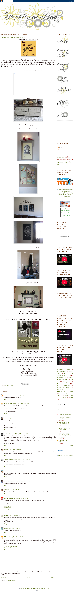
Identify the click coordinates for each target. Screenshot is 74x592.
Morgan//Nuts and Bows (10, 498)
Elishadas (6, 537)
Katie (5, 528)
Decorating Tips (61, 377)
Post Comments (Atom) (12, 580)
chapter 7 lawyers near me (10, 544)
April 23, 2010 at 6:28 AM (24, 433)
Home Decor (62, 383)
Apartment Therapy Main (65, 414)
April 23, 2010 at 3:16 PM (14, 489)
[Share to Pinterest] (28, 384)
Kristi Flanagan (8, 418)
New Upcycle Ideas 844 (64, 423)
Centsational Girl (63, 440)
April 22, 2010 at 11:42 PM (26, 395)
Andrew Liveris (60, 157)
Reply (5, 399)
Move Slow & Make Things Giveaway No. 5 (64, 429)
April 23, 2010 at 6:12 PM (22, 498)
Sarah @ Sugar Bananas (10, 403)
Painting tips (66, 385)
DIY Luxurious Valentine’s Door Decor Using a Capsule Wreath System (65, 436)
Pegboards (60, 389)
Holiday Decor (67, 382)
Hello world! (61, 441)
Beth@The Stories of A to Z (11, 481)
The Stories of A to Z (64, 433)
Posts (60, 147)
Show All (71, 445)
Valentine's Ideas (69, 395)
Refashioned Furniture (65, 391)
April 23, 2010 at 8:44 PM (14, 515)
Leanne (6, 471)
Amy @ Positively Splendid (10, 459)
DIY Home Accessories (65, 374)
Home (28, 577)
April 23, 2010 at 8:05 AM (24, 459)
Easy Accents (62, 379)
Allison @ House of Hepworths (11, 395)
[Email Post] (21, 383)
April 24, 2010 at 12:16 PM (13, 528)
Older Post (53, 577)
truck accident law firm (9, 547)
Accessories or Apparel (63, 369)
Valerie (6, 489)
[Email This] (23, 384)
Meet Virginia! (7, 506)
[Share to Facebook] (27, 384)
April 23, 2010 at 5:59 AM (23, 403)
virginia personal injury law (10, 546)
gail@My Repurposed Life (10, 434)
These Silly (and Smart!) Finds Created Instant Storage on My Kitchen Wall (65, 417)
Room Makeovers (66, 393)
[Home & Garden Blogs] (60, 450)
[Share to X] (26, 384)
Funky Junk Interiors (64, 422)
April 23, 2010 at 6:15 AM (18, 418)
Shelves (59, 395)
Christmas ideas (61, 371)
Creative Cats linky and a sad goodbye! (13, 37)
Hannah (6, 449)
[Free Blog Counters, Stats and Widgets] (37, 590)
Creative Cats (9, 385)
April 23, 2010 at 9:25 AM (24, 481)
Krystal (6, 515)
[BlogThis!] (24, 384)
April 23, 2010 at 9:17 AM (14, 471)
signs (71, 397)
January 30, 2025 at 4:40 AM (16, 537)
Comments (61, 150)
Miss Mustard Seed (63, 427)
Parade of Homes (63, 387)
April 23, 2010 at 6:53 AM (15, 449)
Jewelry (58, 385)
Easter (70, 377)
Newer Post (3, 577)
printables (62, 397)
